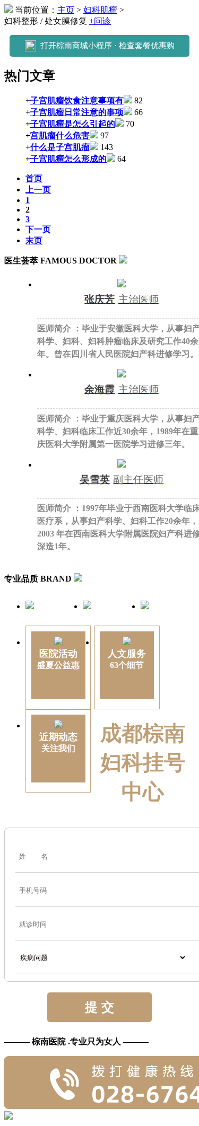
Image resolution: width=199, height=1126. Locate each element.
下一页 (38, 229)
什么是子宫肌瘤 (60, 147)
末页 (33, 240)
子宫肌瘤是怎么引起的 (72, 123)
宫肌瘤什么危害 (60, 135)
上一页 (38, 189)
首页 (33, 178)
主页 (65, 9)
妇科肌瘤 (100, 9)
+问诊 (100, 20)
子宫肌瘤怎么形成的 (68, 158)
